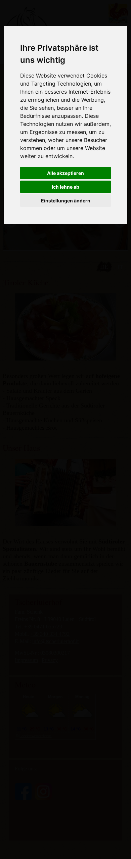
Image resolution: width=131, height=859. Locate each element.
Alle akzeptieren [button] (65, 173)
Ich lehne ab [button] (65, 187)
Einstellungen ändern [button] (65, 200)
